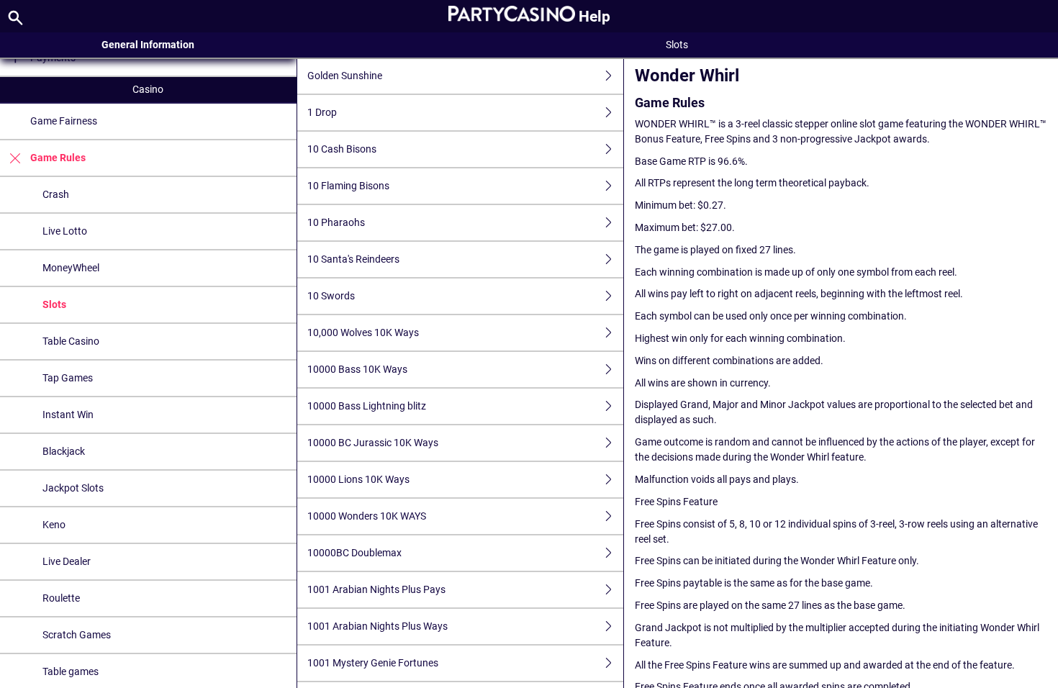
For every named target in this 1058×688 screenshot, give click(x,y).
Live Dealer (66, 561)
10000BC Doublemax (354, 552)
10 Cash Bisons (341, 149)
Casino (147, 89)
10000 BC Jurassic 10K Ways (372, 442)
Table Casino (70, 341)
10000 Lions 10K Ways (358, 479)
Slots (54, 304)
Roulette (61, 598)
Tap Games (67, 378)
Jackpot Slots (73, 488)
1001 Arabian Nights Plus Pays (376, 589)
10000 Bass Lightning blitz (366, 406)
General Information (147, 44)
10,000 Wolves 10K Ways (363, 332)
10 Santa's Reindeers (353, 259)
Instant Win (68, 414)
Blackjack (63, 451)
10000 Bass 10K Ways (357, 369)
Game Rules (58, 157)
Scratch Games (76, 635)
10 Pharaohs (336, 222)
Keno (53, 524)
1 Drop (322, 112)
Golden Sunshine (344, 75)
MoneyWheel (70, 267)
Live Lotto (64, 231)
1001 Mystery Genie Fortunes (372, 663)
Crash (55, 194)
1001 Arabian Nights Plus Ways (377, 626)
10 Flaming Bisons (348, 185)
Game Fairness (63, 121)
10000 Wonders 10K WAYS (366, 516)
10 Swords (331, 296)
